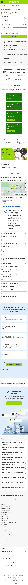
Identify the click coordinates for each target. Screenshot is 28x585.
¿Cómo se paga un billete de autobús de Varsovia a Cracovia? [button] (12, 458)
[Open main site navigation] (2, 2)
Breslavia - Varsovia (5, 512)
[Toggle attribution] (26, 194)
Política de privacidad (19, 575)
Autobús (8, 5)
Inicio (2, 5)
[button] (14, 16)
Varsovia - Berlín (4, 516)
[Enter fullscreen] (26, 190)
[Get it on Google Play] (10, 566)
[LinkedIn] (14, 572)
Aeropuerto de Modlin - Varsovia (8, 526)
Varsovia (20, 5)
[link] (14, 411)
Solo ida (5, 12)
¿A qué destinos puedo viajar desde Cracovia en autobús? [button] (13, 468)
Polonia (13, 5)
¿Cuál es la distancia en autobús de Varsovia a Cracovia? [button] (13, 448)
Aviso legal (19, 577)
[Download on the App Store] (19, 566)
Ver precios (11, 119)
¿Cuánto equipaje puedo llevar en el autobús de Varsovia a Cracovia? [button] (13, 488)
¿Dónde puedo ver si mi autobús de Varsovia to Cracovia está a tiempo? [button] (13, 463)
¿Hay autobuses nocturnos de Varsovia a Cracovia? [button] (12, 473)
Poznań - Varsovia (5, 530)
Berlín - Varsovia (4, 514)
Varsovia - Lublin (5, 532)
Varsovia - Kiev (4, 520)
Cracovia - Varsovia (5, 508)
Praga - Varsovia (5, 541)
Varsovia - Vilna (4, 528)
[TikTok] (15, 572)
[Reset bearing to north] (26, 188)
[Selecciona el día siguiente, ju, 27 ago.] (25, 25)
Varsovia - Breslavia (5, 510)
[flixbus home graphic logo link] (14, 2)
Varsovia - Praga (5, 539)
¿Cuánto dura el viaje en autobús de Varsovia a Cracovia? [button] (13, 443)
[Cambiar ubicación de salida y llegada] (25, 18)
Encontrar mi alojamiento (9, 33)
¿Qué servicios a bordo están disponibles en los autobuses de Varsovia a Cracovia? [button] (13, 483)
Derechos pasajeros (11, 577)
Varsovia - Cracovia (5, 506)
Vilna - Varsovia (4, 524)
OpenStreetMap (22, 194)
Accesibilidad (14, 578)
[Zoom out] (26, 186)
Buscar (14, 36)
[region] (14, 189)
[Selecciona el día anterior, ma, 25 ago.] (23, 25)
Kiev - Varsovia (4, 504)
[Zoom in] (26, 184)
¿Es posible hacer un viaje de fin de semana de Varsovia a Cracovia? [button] (13, 478)
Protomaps (16, 194)
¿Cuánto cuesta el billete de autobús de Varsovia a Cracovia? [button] (12, 453)
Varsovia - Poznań (5, 518)
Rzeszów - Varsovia (5, 535)
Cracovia (17, 173)
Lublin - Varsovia (5, 537)
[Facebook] (13, 572)
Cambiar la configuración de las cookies (15, 580)
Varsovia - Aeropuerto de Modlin (8, 522)
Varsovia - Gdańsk (5, 543)
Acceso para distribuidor (9, 575)
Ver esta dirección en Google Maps (11, 206)
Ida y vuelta (15, 12)
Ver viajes (11, 131)
